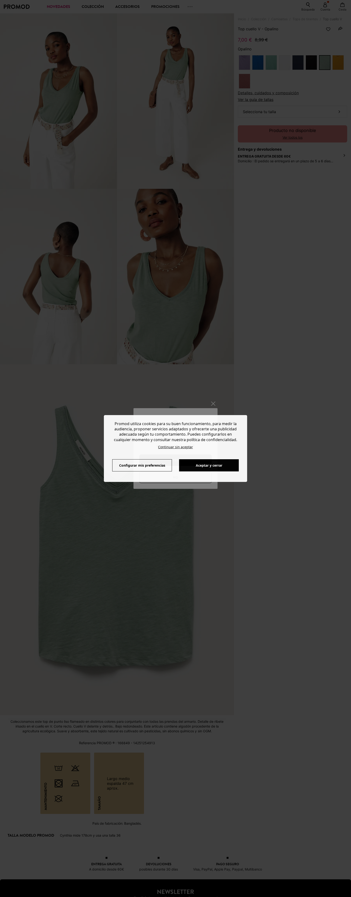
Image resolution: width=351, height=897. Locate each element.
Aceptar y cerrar (209, 465)
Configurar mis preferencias (142, 465)
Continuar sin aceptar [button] (175, 447)
